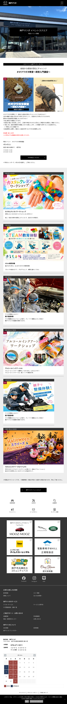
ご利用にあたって (44, 692)
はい (27, 701)
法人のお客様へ (38, 595)
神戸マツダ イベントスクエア (33, 490)
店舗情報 (5, 616)
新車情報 (5, 593)
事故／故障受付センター (10, 619)
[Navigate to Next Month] (34, 655)
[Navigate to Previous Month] (5, 655)
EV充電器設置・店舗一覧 (10, 607)
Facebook (23, 581)
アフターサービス (8, 604)
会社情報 (5, 628)
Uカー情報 (36, 593)
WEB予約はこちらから (33, 157)
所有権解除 (37, 616)
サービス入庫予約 (38, 604)
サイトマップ (22, 692)
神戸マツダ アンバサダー (10, 630)
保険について (7, 595)
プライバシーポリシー (32, 692)
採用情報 (36, 628)
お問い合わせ (37, 619)
